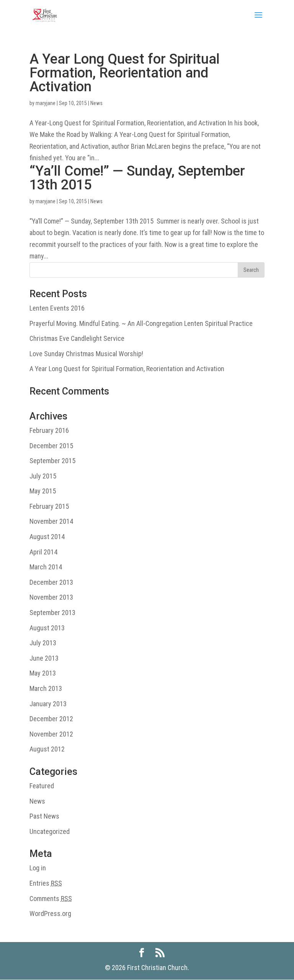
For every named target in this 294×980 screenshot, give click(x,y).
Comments (50, 898)
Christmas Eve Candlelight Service (76, 338)
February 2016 (49, 430)
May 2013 (42, 673)
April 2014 (43, 552)
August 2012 (47, 749)
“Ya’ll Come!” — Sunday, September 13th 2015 (137, 178)
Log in (37, 868)
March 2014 (45, 567)
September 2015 (52, 461)
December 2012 (51, 719)
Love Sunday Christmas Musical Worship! (86, 354)
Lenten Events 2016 (57, 308)
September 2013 (52, 612)
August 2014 (47, 537)
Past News (44, 816)
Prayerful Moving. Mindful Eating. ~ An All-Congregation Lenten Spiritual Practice (141, 323)
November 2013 (51, 597)
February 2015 (49, 506)
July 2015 (42, 476)
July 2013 (42, 643)
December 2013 (51, 582)
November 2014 (51, 521)
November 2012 (51, 734)
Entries (45, 883)
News (96, 103)
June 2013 (44, 658)
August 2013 (47, 628)
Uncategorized (49, 831)
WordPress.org (50, 913)
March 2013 (45, 688)
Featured (41, 786)
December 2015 (51, 446)
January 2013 (48, 704)
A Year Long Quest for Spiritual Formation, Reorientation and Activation (124, 73)
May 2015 (42, 491)
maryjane (46, 103)
